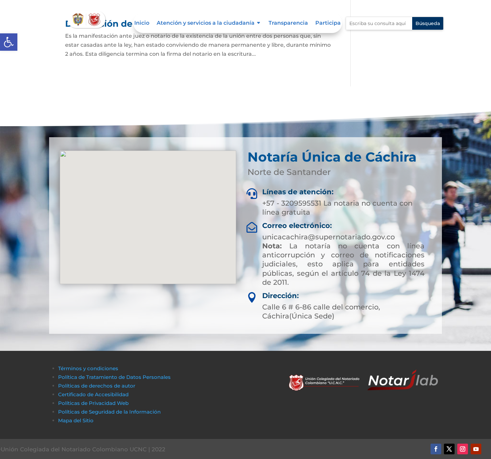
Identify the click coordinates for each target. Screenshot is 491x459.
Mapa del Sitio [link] (76, 420)
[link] (8, 42)
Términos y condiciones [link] (88, 368)
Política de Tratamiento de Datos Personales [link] (114, 377)
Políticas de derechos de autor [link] (96, 386)
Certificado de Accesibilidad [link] (93, 394)
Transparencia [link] (288, 23)
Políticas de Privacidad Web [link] (93, 403)
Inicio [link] (141, 23)
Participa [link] (328, 23)
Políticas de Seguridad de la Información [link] (109, 412)
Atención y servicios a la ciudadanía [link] (206, 23)
